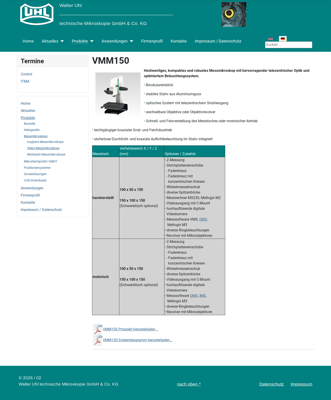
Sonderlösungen (35, 174)
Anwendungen (115, 41)
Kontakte (179, 41)
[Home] (37, 14)
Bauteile (29, 123)
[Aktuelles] (61, 41)
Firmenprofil (152, 41)
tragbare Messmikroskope (45, 142)
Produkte (80, 41)
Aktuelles (50, 41)
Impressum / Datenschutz (218, 41)
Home (28, 41)
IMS (203, 296)
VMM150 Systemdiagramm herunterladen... (137, 340)
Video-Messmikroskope (43, 148)
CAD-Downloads (35, 180)
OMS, (203, 219)
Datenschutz (271, 384)
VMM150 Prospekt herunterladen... (130, 329)
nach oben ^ (189, 384)
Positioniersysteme (37, 167)
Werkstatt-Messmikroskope (46, 154)
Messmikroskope (36, 136)
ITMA (25, 81)
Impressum (301, 384)
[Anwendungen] (130, 41)
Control (26, 74)
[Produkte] (91, 41)
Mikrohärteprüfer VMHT (40, 161)
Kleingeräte (32, 130)
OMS (194, 296)
